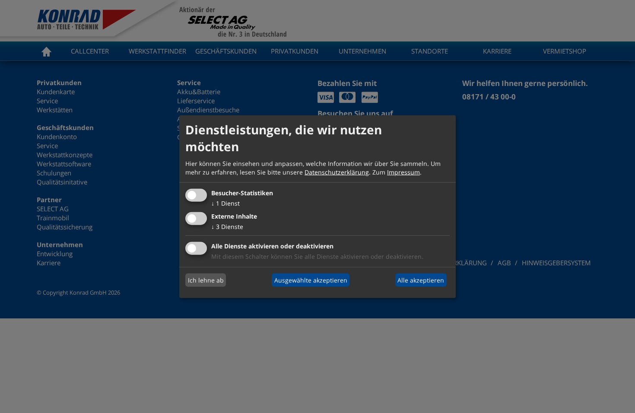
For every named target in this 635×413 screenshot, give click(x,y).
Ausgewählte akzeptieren (310, 280)
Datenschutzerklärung (337, 172)
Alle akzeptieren (420, 280)
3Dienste (227, 226)
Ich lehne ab (206, 280)
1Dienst (225, 203)
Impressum (403, 172)
